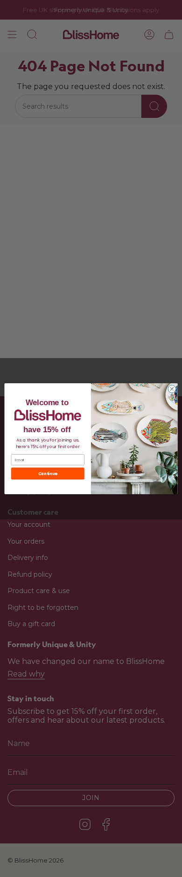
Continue (47, 473)
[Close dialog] (172, 389)
